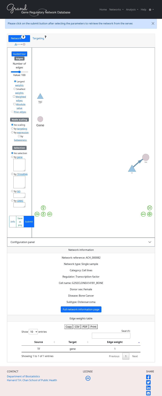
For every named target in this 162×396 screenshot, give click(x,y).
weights (19, 85)
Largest (20, 81)
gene (19, 156)
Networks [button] (115, 9)
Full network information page (81, 309)
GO (18, 191)
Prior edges (20, 111)
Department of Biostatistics (23, 376)
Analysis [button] (131, 9)
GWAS (20, 200)
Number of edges (19, 65)
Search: (126, 331)
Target (73, 342)
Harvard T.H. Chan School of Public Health (32, 380)
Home (103, 9)
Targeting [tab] (39, 38)
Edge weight (115, 342)
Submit (29, 221)
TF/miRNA (22, 174)
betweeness (20, 140)
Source (38, 342)
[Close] (153, 23)
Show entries (34, 331)
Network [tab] (17, 38)
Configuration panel (23, 242)
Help (143, 9)
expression (23, 132)
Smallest (20, 89)
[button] (151, 9)
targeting (22, 128)
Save (20, 221)
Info (13, 221)
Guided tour (19, 53)
